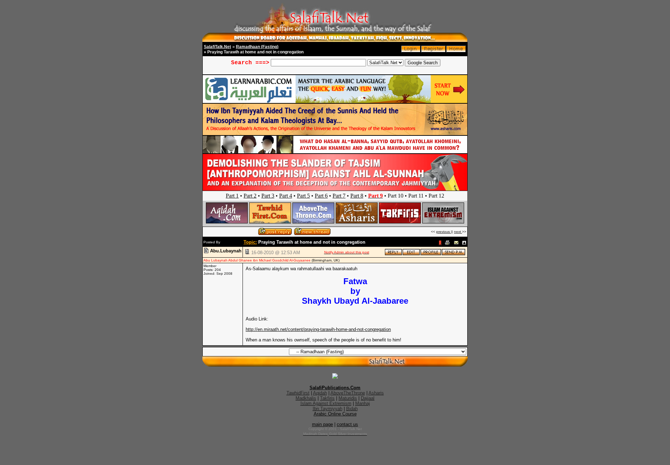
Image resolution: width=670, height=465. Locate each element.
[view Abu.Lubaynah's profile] (430, 254)
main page (322, 424)
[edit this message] (411, 254)
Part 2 (250, 196)
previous (443, 232)
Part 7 (339, 196)
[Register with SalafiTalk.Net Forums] (433, 51)
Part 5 (303, 196)
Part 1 (232, 196)
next (458, 232)
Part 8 (356, 196)
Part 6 (321, 196)
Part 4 (285, 196)
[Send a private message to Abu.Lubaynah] (453, 254)
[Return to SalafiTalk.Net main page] (456, 51)
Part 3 (267, 196)
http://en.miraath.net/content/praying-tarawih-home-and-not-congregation (318, 329)
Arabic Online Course (335, 413)
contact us (347, 424)
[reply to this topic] (393, 254)
